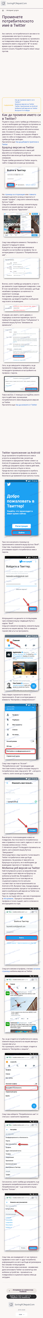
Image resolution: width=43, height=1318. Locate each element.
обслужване (8, 898)
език (20, 1314)
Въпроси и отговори (22, 110)
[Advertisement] (21, 75)
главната (32, 194)
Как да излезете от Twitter (26, 405)
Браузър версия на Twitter (24, 104)
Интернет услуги (12, 10)
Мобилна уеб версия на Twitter (26, 108)
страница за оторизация (15, 194)
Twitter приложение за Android (26, 106)
